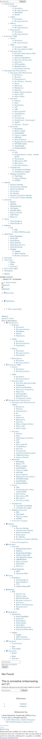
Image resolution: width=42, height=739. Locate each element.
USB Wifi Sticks (21, 559)
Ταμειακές (8, 260)
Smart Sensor (15, 240)
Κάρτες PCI (19, 94)
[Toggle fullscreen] (5, 725)
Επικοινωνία (28, 722)
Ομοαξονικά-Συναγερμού (26, 453)
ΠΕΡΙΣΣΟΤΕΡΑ (13, 738)
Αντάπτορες (19, 105)
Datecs (12, 262)
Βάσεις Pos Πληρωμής (24, 604)
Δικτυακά (7, 200)
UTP (16, 107)
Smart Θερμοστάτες (17, 245)
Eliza (13, 646)
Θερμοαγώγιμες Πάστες (24, 141)
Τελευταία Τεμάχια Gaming (21, 197)
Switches (13, 204)
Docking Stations (20, 148)
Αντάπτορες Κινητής (22, 68)
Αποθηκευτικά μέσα (19, 510)
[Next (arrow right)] (3, 727)
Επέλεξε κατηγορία (9, 664)
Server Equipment (18, 569)
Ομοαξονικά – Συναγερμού (25, 120)
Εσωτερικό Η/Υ (20, 111)
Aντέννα (18, 116)
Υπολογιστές (9, 4)
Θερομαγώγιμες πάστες (25, 476)
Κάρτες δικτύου (22, 561)
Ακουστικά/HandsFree (22, 58)
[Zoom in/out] (7, 725)
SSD (17, 512)
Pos (11, 228)
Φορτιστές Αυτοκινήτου (23, 60)
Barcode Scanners (22, 598)
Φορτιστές (18, 62)
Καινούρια (19, 8)
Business (7, 225)
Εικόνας (18, 101)
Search (22, 1)
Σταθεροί (13, 6)
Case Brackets (19, 146)
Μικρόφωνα (19, 88)
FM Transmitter (20, 64)
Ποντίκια (18, 77)
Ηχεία (17, 83)
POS (13, 592)
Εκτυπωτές (19, 75)
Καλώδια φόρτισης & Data (26, 383)
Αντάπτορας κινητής (23, 398)
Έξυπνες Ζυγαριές (22, 255)
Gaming (7, 182)
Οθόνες (13, 23)
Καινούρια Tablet (21, 47)
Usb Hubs (19, 472)
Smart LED (14, 238)
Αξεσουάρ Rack (22, 573)
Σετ (17, 413)
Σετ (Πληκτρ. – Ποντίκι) (23, 81)
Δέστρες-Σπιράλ (22, 457)
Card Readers (19, 133)
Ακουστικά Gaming (17, 189)
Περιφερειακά (16, 51)
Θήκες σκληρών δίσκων (23, 92)
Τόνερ (6, 219)
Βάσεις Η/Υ (20, 464)
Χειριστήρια (14, 191)
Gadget (14, 632)
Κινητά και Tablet (10, 36)
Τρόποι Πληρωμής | (28, 720)
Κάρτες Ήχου (19, 96)
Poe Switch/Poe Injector (24, 557)
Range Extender (15, 206)
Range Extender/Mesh (23, 553)
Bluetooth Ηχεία (20, 66)
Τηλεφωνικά (19, 118)
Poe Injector (14, 208)
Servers (17, 15)
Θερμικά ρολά (21, 607)
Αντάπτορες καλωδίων (24, 438)
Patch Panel (14, 215)
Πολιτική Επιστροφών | (14, 722)
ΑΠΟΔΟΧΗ (3, 738)
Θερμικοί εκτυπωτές (24, 600)
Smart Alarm (20, 625)
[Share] (3, 725)
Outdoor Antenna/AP (23, 555)
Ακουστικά (18, 86)
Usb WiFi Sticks (15, 210)
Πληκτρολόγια (20, 79)
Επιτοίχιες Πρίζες (21, 165)
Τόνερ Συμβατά (16, 221)
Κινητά (12, 38)
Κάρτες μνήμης (22, 516)
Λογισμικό (8, 258)
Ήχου (16, 103)
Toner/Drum (16, 578)
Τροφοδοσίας (20, 114)
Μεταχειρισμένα (21, 10)
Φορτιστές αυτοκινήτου (25, 389)
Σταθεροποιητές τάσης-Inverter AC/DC (25, 490)
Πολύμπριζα (19, 159)
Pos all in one (20, 594)
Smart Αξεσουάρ (16, 247)
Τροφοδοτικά (15, 167)
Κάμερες (18, 90)
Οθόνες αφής (21, 596)
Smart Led (19, 618)
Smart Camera (21, 623)
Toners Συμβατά (22, 580)
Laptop (12, 17)
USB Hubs (18, 137)
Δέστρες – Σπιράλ (21, 124)
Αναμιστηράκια (20, 139)
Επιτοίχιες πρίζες (23, 500)
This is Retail (16, 649)
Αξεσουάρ (14, 126)
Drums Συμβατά (16, 223)
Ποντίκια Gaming (22, 528)
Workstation (19, 12)
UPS (16, 152)
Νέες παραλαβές (11, 268)
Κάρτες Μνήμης (20, 178)
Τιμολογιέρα (17, 643)
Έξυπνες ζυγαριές (23, 639)
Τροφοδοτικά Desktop (22, 169)
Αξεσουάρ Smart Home (24, 629)
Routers (13, 202)
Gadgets (13, 249)
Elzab (12, 264)
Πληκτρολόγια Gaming (18, 187)
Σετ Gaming (14, 193)
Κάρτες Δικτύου (16, 212)
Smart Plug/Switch (16, 236)
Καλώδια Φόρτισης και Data (25, 53)
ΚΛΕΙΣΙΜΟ (9, 277)
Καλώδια (13, 98)
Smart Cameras (15, 243)
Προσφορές (8, 271)
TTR (17, 584)
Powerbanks (19, 55)
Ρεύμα (12, 150)
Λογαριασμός (11, 282)
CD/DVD (17, 180)
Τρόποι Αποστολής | (13, 720)
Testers (17, 122)
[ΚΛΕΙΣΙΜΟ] (1, 725)
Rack (18, 571)
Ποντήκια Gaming (16, 184)
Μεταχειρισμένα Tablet (23, 49)
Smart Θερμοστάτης (23, 627)
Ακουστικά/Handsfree (23, 387)
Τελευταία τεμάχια (19, 521)
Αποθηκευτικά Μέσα (17, 174)
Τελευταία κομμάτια (20, 542)
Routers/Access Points (23, 549)
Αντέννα (19, 449)
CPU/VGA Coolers (21, 144)
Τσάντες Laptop (20, 135)
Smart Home (8, 234)
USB (16, 109)
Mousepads (19, 129)
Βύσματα (13, 217)
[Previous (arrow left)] (1, 727)
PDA (16, 230)
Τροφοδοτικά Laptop (22, 172)
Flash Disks (18, 176)
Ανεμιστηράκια (22, 474)
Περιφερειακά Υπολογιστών (15, 70)
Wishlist (6, 274)
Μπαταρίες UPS (21, 161)
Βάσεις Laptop (20, 131)
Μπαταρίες (19, 163)
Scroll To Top (4, 729)
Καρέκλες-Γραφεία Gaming (20, 195)
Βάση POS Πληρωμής (22, 232)
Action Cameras (20, 253)
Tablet (12, 45)
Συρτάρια (14, 266)
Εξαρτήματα (15, 30)
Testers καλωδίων (22, 455)
